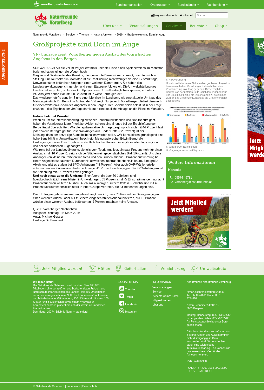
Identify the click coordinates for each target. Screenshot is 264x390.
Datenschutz (89, 386)
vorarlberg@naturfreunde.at (193, 182)
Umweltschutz (212, 268)
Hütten (103, 268)
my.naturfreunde (165, 15)
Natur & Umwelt (102, 34)
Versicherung (172, 268)
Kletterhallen (134, 268)
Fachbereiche (215, 4)
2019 (120, 34)
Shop (219, 26)
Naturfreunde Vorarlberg (47, 34)
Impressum (73, 386)
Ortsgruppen (158, 4)
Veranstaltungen (144, 26)
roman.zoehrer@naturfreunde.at (205, 291)
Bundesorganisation (129, 4)
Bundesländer (187, 4)
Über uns (110, 26)
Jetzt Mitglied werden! (61, 268)
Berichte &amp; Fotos (165, 296)
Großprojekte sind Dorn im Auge (146, 34)
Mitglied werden (161, 300)
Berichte (197, 26)
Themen (84, 34)
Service (172, 26)
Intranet (187, 15)
